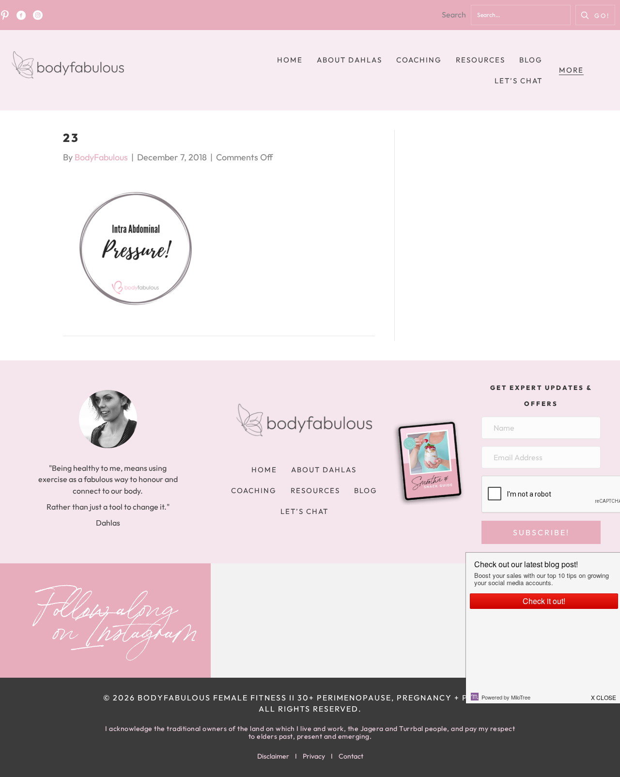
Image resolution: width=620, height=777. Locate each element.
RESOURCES (480, 59)
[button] (595, 15)
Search (454, 14)
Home (290, 59)
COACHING (419, 59)
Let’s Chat (518, 80)
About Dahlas (349, 59)
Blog (530, 59)
